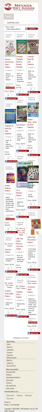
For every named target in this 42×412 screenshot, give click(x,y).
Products (10, 352)
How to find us (11, 366)
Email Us (7, 402)
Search (36, 16)
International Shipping (13, 377)
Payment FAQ (10, 372)
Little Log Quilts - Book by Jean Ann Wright (19, 244)
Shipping (9, 374)
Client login (9, 380)
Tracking (9, 383)
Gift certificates (11, 385)
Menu (9, 16)
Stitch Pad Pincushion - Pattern (32, 239)
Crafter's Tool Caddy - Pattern (9, 293)
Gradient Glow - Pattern (19, 294)
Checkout (10, 355)
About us (10, 347)
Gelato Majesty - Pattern (8, 188)
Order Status (10, 388)
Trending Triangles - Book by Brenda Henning (20, 62)
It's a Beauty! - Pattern (19, 192)
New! (12, 27)
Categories (10, 350)
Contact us (10, 363)
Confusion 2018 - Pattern (31, 289)
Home (7, 27)
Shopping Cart (13, 23)
